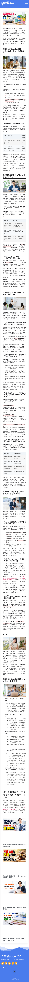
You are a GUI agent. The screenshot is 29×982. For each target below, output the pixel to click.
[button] (14, 971)
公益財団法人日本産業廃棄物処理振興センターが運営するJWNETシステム (14, 578)
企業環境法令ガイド (7, 3)
